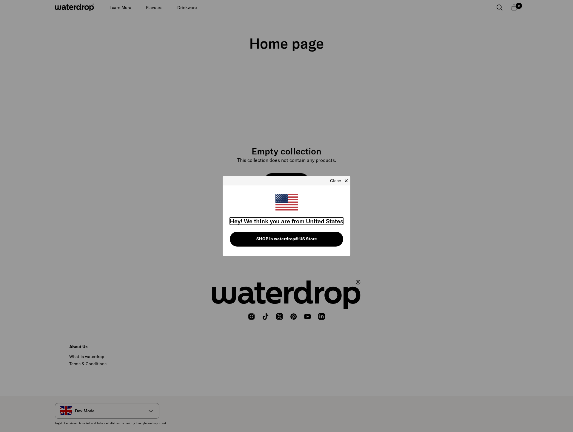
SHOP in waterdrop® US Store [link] (286, 238)
